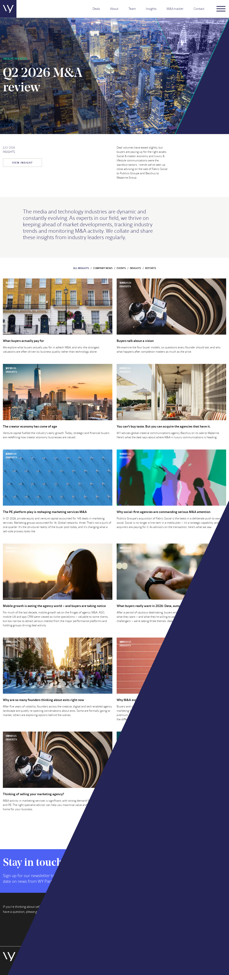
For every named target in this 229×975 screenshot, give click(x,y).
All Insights (81, 268)
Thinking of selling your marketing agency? (33, 794)
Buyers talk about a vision (135, 340)
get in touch (43, 911)
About (114, 8)
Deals (96, 8)
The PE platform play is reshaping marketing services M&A (45, 511)
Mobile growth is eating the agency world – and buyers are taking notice (54, 605)
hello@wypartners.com (130, 921)
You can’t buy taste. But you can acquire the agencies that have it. (163, 426)
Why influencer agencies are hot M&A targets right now (156, 794)
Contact (199, 8)
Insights (151, 8)
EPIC (71, 967)
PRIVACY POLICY (54, 967)
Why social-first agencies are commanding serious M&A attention (163, 511)
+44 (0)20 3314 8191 (128, 926)
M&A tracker (175, 8)
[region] (182, 949)
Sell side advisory (164, 915)
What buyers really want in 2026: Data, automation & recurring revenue (168, 605)
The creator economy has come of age (30, 426)
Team (132, 8)
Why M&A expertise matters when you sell (147, 699)
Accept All (182, 960)
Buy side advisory (165, 911)
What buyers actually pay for (23, 340)
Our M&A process (165, 923)
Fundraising (161, 919)
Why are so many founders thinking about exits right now (43, 699)
